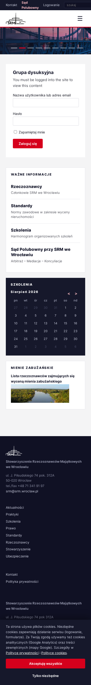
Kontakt (11, 5)
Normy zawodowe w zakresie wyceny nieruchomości (40, 211)
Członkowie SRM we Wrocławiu (35, 189)
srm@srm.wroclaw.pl (22, 491)
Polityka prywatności (22, 581)
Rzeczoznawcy (17, 542)
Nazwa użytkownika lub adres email (42, 95)
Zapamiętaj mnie (31, 132)
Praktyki (12, 514)
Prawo (11, 528)
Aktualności (15, 507)
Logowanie (51, 5)
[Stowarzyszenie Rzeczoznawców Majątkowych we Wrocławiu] (16, 18)
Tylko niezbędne (45, 676)
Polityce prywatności (22, 653)
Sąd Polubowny (30, 4)
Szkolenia (13, 521)
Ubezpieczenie (17, 556)
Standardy (14, 535)
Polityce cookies (54, 653)
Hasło (17, 114)
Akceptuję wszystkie (45, 664)
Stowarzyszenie (18, 549)
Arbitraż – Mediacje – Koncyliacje (40, 255)
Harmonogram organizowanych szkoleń (42, 233)
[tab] (14, 47)
